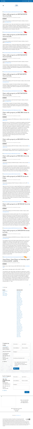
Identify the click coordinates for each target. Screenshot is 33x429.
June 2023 (18, 333)
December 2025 (19, 300)
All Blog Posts (5, 291)
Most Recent (19, 291)
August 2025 (19, 305)
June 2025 (18, 307)
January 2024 (19, 325)
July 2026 (18, 293)
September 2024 (20, 317)
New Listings (5, 293)
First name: (15, 376)
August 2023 (19, 331)
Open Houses (5, 294)
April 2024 (18, 322)
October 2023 (19, 329)
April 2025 (18, 309)
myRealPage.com (18, 415)
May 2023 (18, 334)
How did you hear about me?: (18, 358)
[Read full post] (16, 12)
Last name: (24, 376)
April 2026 (18, 296)
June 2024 (18, 320)
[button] (1, 1)
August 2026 (19, 292)
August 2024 (19, 318)
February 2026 (19, 298)
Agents (4, 292)
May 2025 (18, 308)
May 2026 (18, 295)
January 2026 (19, 299)
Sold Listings (5, 295)
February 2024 (19, 324)
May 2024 (18, 321)
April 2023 (18, 335)
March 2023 (19, 336)
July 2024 (18, 319)
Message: (15, 351)
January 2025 (19, 312)
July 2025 (18, 306)
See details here (8, 42)
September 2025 (20, 304)
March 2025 (19, 310)
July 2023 (18, 332)
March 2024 (19, 323)
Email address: (16, 347)
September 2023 (20, 330)
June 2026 (18, 294)
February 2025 (19, 311)
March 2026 (19, 297)
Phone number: (25, 347)
